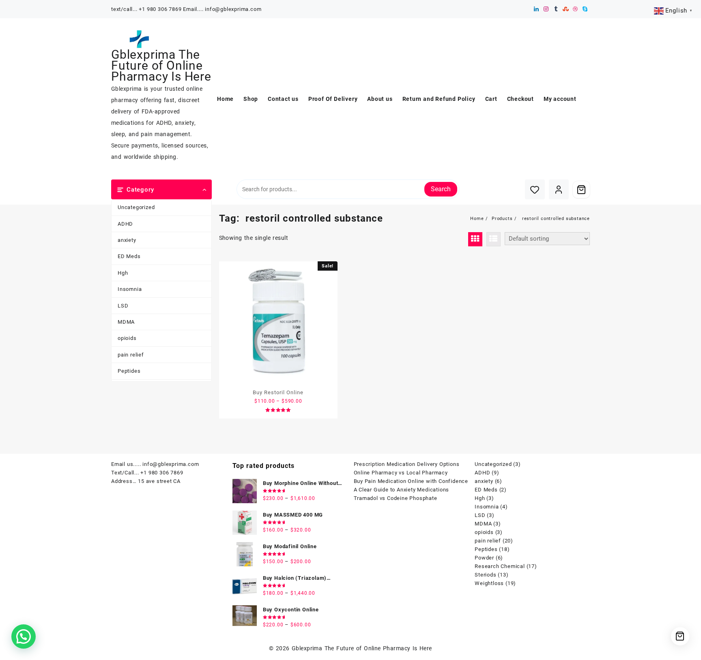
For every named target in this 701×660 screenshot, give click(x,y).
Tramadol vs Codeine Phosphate (395, 498)
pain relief (131, 355)
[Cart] (581, 189)
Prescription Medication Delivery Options (407, 464)
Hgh (123, 273)
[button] (23, 636)
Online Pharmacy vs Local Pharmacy (401, 473)
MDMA (126, 322)
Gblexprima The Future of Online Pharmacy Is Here (161, 65)
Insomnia (130, 289)
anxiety (127, 240)
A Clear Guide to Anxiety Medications (401, 490)
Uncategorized (136, 207)
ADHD (125, 224)
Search (441, 189)
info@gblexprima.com (170, 464)
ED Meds (129, 256)
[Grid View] (475, 239)
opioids (127, 338)
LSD (123, 306)
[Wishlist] (535, 189)
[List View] (493, 239)
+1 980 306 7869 (161, 473)
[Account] (559, 189)
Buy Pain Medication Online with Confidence (411, 481)
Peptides (129, 371)
